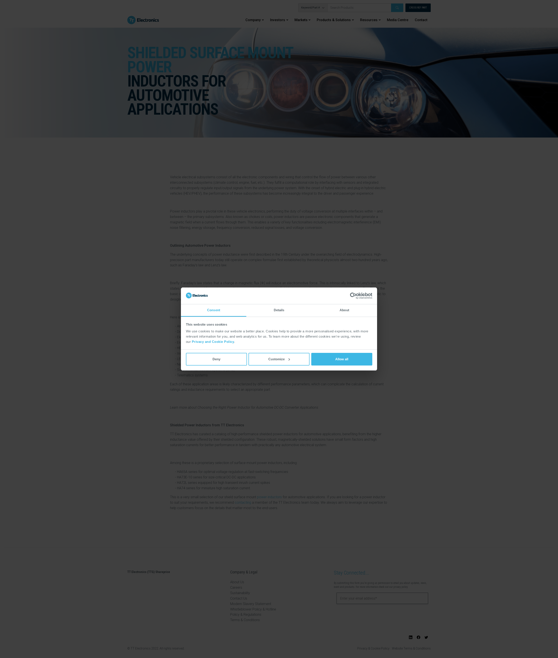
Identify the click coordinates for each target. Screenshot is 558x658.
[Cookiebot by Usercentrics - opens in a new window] (353, 295)
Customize (276, 359)
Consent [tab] (213, 310)
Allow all (341, 359)
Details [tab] (279, 310)
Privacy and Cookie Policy (213, 341)
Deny (216, 359)
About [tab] (344, 310)
